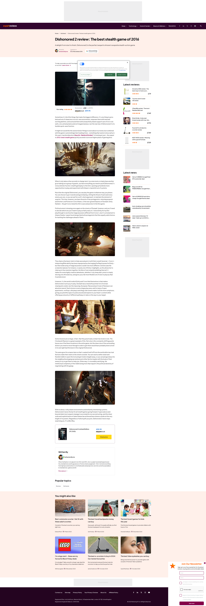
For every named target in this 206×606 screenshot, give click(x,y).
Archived (63, 33)
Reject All (110, 74)
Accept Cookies (122, 74)
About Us (103, 592)
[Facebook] (180, 26)
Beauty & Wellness (159, 26)
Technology (132, 26)
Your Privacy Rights (85, 74)
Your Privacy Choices (91, 592)
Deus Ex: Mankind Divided (84, 135)
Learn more (65, 65)
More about (62, 471)
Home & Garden (145, 26)
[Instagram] (191, 26)
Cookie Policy (122, 70)
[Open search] (201, 26)
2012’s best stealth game (65, 137)
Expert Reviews (8, 26)
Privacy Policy (77, 592)
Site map (67, 592)
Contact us (58, 592)
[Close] (127, 62)
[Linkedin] (183, 26)
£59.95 (87, 111)
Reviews (58, 486)
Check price (104, 437)
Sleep (123, 26)
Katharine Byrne (63, 51)
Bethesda (66, 486)
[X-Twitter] (187, 26)
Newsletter (172, 26)
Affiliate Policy (113, 592)
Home (56, 33)
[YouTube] (195, 26)
